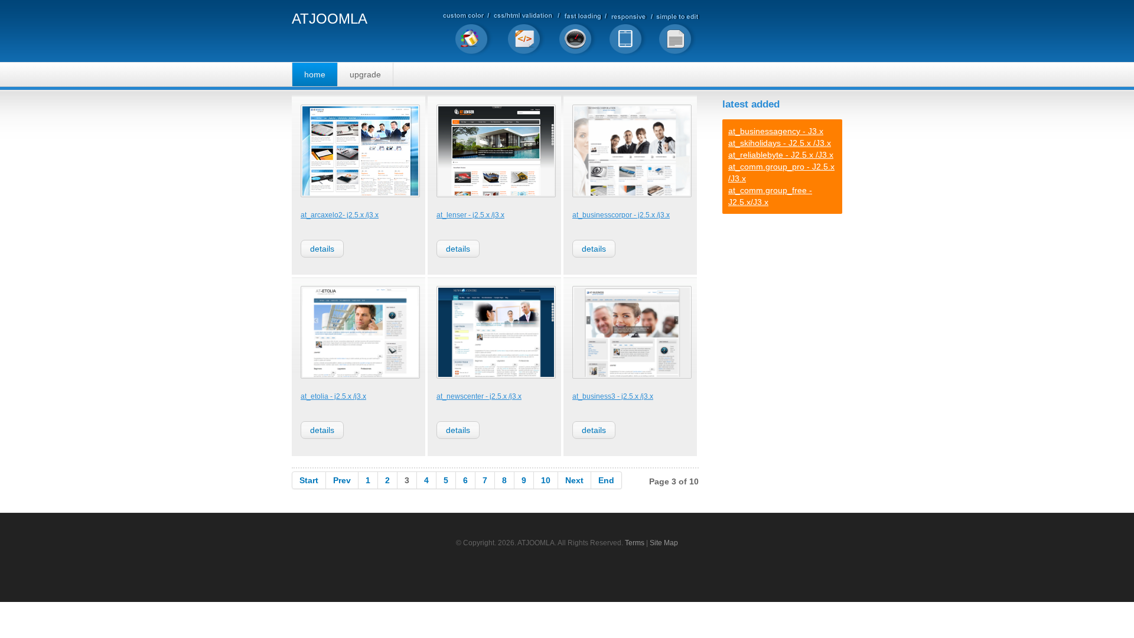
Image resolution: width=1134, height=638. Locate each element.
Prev (342, 480)
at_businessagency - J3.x (775, 131)
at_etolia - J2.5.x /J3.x (333, 396)
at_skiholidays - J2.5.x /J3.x (779, 143)
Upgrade (365, 74)
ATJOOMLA (329, 19)
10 (545, 480)
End (606, 480)
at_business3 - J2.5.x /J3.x (612, 396)
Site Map (664, 543)
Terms (634, 543)
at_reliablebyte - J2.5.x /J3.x (780, 155)
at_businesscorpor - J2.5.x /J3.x (621, 215)
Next (574, 480)
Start (308, 480)
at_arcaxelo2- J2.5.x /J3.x (340, 215)
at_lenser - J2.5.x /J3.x (470, 215)
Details (322, 248)
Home (314, 74)
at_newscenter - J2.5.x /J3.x (479, 396)
